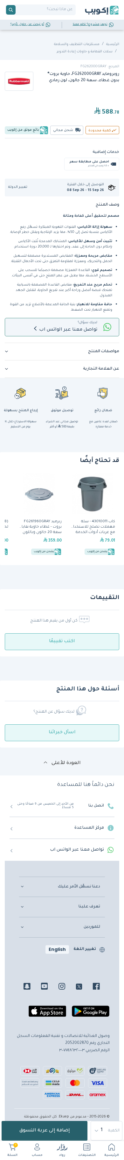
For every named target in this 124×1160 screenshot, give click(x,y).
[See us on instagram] (66, 987)
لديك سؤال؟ (87, 323)
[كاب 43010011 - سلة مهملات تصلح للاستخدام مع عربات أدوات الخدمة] (92, 515)
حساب (37, 1155)
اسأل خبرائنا (62, 732)
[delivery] (62, 393)
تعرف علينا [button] (89, 907)
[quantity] (107, 1131)
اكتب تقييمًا (62, 641)
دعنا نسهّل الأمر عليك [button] (79, 887)
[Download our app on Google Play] (91, 1013)
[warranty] (103, 393)
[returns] (21, 393)
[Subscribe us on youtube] (49, 987)
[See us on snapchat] (31, 987)
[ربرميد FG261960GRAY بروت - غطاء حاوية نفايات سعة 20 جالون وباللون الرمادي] (39, 515)
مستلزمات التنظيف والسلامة (77, 44)
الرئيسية (111, 1155)
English (57, 949)
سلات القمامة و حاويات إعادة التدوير (85, 52)
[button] (20, 187)
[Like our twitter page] (83, 987)
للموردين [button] (92, 927)
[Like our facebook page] (101, 987)
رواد (62, 1155)
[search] (11, 10)
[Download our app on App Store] (47, 1013)
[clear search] (18, 9)
